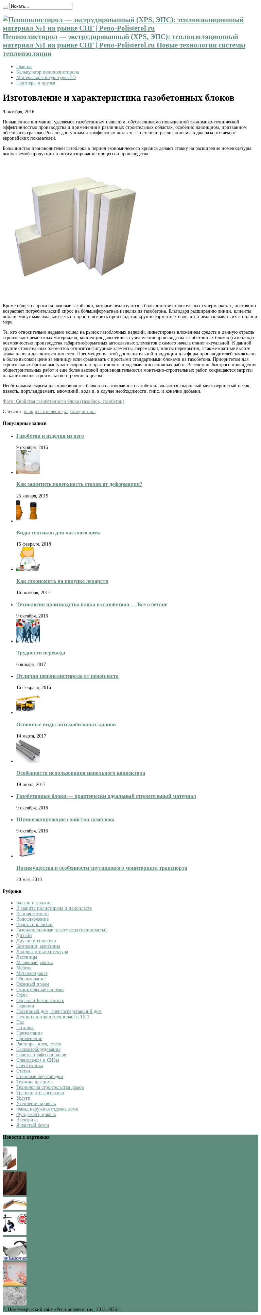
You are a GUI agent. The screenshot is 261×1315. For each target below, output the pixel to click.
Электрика (27, 1119)
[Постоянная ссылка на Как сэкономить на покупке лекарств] (28, 569)
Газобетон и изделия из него (50, 436)
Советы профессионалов (41, 1054)
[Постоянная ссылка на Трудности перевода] (28, 641)
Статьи (23, 1071)
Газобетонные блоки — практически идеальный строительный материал (106, 796)
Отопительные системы (40, 989)
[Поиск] (5, 8)
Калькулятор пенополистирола (47, 72)
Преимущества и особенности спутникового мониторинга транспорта (101, 868)
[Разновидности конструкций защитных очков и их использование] (15, 1258)
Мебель (23, 967)
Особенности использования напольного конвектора (80, 773)
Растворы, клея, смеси (39, 1043)
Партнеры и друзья (35, 82)
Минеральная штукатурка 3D (46, 77)
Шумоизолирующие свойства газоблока (65, 819)
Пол (20, 1022)
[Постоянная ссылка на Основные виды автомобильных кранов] (28, 712)
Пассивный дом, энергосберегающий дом (59, 1011)
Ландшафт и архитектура (42, 951)
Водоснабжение (32, 919)
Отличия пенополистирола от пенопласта (67, 676)
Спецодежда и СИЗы (37, 1060)
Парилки (25, 1005)
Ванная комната (32, 913)
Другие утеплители (36, 940)
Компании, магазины (38, 946)
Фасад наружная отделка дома (47, 1109)
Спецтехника (29, 1065)
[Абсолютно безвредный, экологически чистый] (15, 1208)
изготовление (49, 411)
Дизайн (24, 935)
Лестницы (26, 957)
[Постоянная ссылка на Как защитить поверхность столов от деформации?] (28, 472)
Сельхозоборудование (38, 1049)
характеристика (79, 411)
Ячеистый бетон (32, 1125)
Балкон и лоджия (33, 902)
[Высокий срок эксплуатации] (10, 1168)
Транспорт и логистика (40, 1092)
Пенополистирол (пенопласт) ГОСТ (53, 1016)
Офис (22, 995)
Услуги (23, 1098)
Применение (29, 1038)
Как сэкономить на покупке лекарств (62, 581)
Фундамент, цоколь (36, 1114)
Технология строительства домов (50, 1087)
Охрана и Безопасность (40, 1000)
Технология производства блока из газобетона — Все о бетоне (91, 604)
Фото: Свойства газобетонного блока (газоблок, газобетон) (63, 401)
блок (28, 411)
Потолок (25, 1027)
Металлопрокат (32, 973)
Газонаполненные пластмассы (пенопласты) (61, 930)
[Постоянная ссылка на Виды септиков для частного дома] (28, 521)
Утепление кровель (36, 1103)
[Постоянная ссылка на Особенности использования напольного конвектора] (28, 761)
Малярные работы (34, 962)
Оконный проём (32, 984)
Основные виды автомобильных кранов (66, 724)
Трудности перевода (40, 652)
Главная (24, 66)
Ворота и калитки (34, 924)
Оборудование (31, 978)
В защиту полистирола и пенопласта (54, 908)
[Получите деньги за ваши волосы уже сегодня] (15, 1193)
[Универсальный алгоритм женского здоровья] (15, 1284)
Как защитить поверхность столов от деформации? (79, 484)
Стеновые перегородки (39, 1076)
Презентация (29, 1033)
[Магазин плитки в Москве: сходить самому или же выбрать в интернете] (15, 1304)
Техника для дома (34, 1081)
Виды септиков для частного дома (58, 532)
